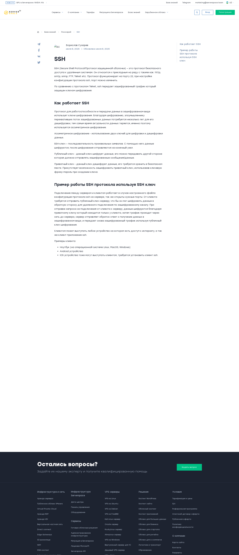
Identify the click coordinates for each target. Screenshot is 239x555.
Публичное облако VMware (50, 504)
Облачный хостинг (147, 509)
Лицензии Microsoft (80, 546)
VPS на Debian (111, 509)
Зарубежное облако (155, 12)
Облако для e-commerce (150, 540)
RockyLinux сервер (113, 529)
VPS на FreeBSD (112, 514)
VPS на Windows (112, 540)
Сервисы (56, 12)
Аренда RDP (43, 514)
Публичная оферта (181, 519)
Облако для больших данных (152, 519)
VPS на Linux (110, 499)
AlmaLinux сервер (113, 535)
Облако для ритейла (148, 535)
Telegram (186, 3)
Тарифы (90, 12)
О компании (73, 12)
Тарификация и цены (182, 499)
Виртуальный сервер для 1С (118, 545)
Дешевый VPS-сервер (115, 550)
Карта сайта (178, 542)
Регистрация (225, 12)
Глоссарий (66, 32)
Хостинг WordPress (147, 499)
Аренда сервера (45, 499)
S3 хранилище (43, 540)
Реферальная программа (184, 509)
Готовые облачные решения (84, 528)
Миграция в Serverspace (111, 12)
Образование (145, 550)
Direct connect (44, 529)
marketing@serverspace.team (209, 3)
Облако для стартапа (149, 529)
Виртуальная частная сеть (50, 524)
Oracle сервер (111, 524)
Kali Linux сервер (112, 519)
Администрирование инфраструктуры (81, 534)
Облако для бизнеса (148, 524)
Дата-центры (77, 502)
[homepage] (38, 32)
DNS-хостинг (43, 550)
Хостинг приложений (148, 514)
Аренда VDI (42, 519)
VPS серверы (112, 492)
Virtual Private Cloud (46, 509)
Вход (207, 12)
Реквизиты (177, 553)
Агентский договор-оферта (185, 514)
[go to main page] (12, 12)
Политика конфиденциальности (182, 525)
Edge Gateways (44, 535)
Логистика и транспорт (150, 545)
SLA (173, 504)
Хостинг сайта (145, 504)
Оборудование (78, 512)
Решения (143, 492)
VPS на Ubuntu (111, 504)
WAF (39, 545)
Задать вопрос (189, 467)
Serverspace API (78, 551)
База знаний (172, 3)
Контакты (176, 548)
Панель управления (80, 507)
